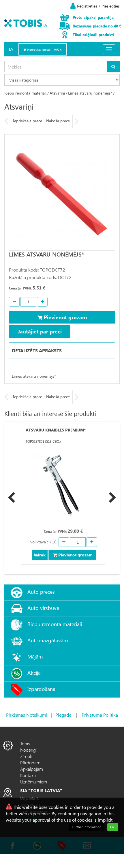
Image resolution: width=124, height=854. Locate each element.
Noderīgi (28, 750)
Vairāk (40, 555)
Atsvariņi (57, 93)
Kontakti (28, 775)
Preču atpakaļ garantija (93, 17)
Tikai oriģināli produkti (93, 34)
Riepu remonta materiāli (25, 93)
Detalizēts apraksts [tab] (37, 350)
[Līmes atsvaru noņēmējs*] (62, 195)
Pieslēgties (111, 6)
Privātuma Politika (100, 715)
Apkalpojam (31, 769)
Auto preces (41, 591)
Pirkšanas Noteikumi (26, 715)
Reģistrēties (87, 6)
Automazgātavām (47, 640)
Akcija (34, 672)
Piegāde (63, 715)
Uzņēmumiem (33, 782)
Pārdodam (30, 762)
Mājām (35, 656)
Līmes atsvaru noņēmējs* (90, 93)
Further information (87, 827)
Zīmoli (26, 756)
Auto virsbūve (43, 607)
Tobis (25, 743)
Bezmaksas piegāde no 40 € (97, 25)
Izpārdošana (41, 688)
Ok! (112, 827)
